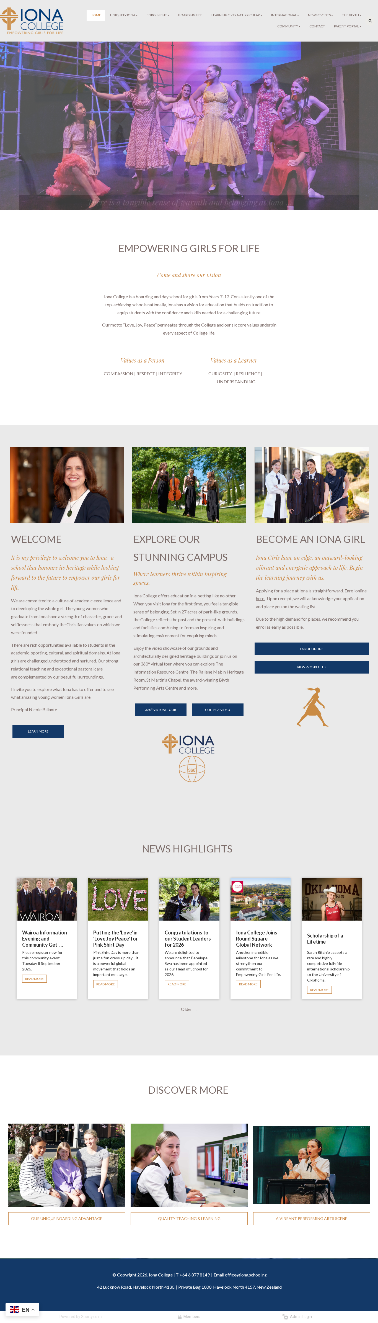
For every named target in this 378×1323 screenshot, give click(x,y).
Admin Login (300, 1316)
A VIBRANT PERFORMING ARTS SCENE (311, 1218)
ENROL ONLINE (311, 649)
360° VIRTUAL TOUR (160, 710)
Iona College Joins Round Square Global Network (256, 938)
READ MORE (34, 979)
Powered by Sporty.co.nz (81, 1316)
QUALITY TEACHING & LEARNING (189, 1218)
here (260, 598)
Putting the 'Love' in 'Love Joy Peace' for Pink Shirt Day (115, 938)
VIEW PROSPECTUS (311, 667)
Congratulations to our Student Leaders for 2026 (188, 938)
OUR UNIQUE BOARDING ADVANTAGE (66, 1218)
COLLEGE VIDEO (217, 710)
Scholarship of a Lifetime (325, 938)
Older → (189, 1009)
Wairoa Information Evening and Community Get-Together (44, 938)
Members (191, 1316)
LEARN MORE (38, 731)
